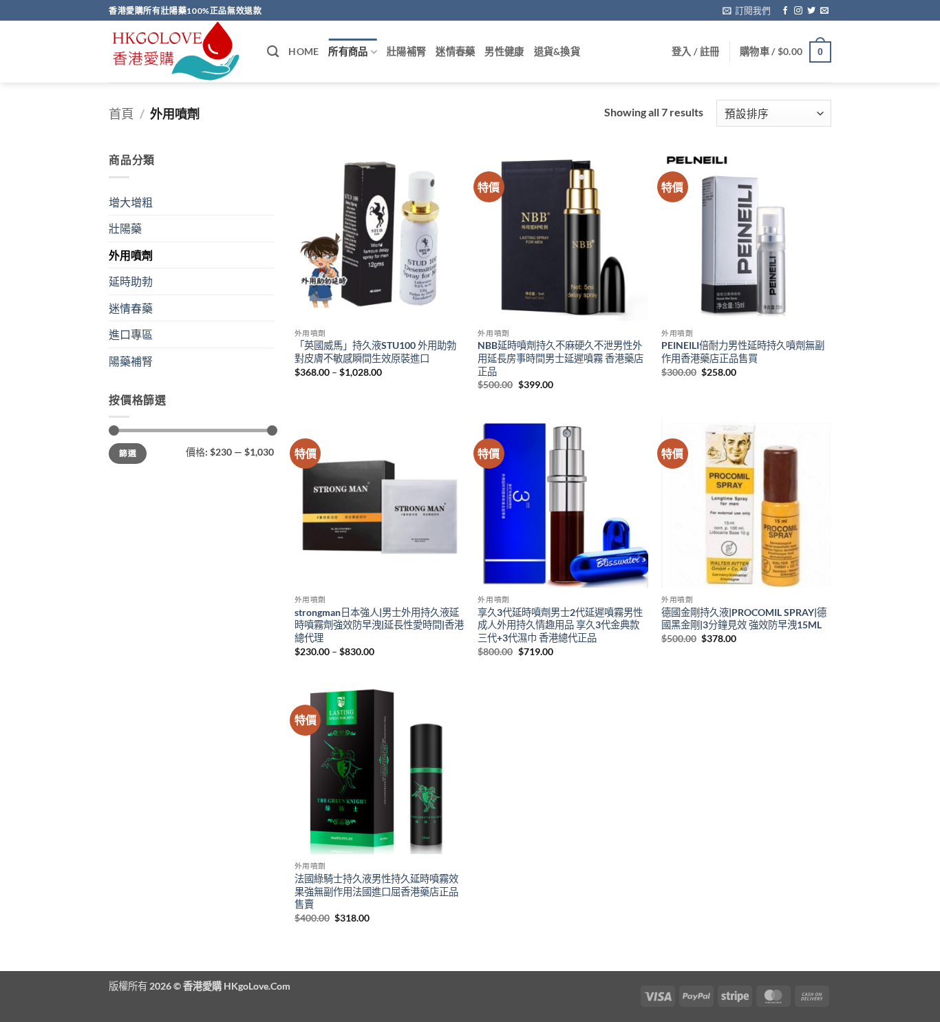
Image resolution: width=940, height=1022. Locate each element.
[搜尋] (273, 52)
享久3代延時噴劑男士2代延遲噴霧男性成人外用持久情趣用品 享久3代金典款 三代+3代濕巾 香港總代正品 (560, 624)
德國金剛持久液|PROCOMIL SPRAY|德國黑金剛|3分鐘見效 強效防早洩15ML (743, 618)
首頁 (121, 113)
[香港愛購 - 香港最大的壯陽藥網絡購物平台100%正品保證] (177, 52)
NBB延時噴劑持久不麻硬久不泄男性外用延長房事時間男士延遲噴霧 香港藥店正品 (560, 357)
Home (303, 51)
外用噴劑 (131, 255)
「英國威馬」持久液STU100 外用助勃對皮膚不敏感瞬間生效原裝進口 (375, 351)
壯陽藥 (125, 228)
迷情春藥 (455, 51)
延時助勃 (131, 281)
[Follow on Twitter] (811, 11)
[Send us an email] (824, 11)
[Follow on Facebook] (785, 11)
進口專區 (131, 334)
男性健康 (504, 51)
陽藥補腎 (131, 361)
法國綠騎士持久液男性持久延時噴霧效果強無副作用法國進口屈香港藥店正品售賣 (376, 891)
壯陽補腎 (406, 51)
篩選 (127, 453)
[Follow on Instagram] (798, 11)
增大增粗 (131, 202)
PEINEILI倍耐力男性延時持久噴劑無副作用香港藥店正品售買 (742, 351)
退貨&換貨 (557, 51)
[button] (747, 10)
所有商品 (347, 51)
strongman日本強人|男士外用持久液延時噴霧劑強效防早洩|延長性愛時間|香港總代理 (379, 624)
